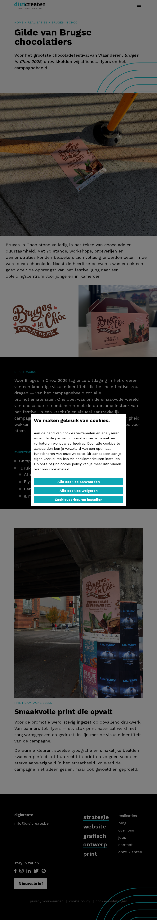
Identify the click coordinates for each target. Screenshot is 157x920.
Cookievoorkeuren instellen (78, 500)
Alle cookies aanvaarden (78, 482)
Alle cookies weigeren (79, 491)
